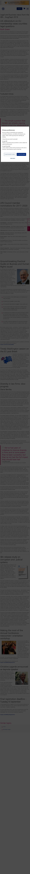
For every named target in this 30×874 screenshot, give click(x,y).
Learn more (12, 158)
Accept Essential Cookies (10, 154)
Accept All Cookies (21, 154)
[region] (15, 144)
